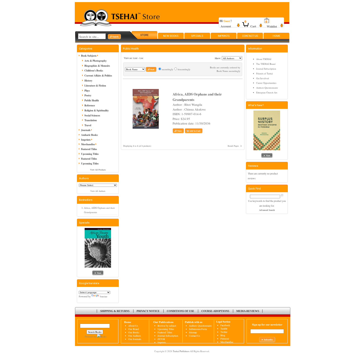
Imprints (224, 35)
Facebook (225, 325)
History (88, 80)
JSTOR (161, 339)
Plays (87, 90)
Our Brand (133, 329)
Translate (103, 296)
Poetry (87, 95)
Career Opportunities (266, 82)
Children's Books (93, 70)
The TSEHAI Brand (265, 63)
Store (144, 35)
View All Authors (97, 191)
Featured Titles (89, 149)
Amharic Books (89, 135)
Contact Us (250, 35)
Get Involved (262, 78)
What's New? (256, 105)
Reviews (253, 165)
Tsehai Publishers (181, 351)
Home (276, 35)
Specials (197, 35)
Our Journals (134, 339)
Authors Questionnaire (267, 87)
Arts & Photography (95, 60)
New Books (170, 35)
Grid (135, 58)
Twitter (223, 331)
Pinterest (224, 338)
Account (226, 26)
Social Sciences (92, 115)
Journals (85, 130)
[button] (114, 36)
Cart (253, 26)
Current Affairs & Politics (98, 75)
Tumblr (224, 328)
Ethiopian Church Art (266, 92)
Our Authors (134, 335)
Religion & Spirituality (96, 110)
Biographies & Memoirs (97, 65)
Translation (90, 120)
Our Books (133, 332)
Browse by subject (167, 325)
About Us (133, 325)
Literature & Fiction (95, 85)
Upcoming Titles (90, 154)
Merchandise (88, 144)
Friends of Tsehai (264, 73)
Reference (89, 105)
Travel (87, 125)
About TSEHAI (263, 59)
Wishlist (272, 26)
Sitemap (193, 332)
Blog (222, 335)
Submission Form (198, 329)
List (141, 58)
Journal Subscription (266, 68)
